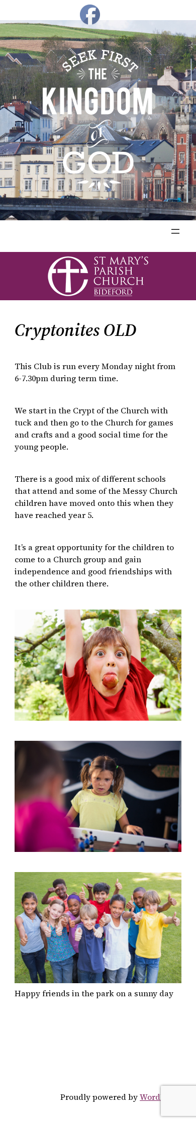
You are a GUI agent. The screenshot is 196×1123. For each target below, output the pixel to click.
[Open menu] (175, 231)
